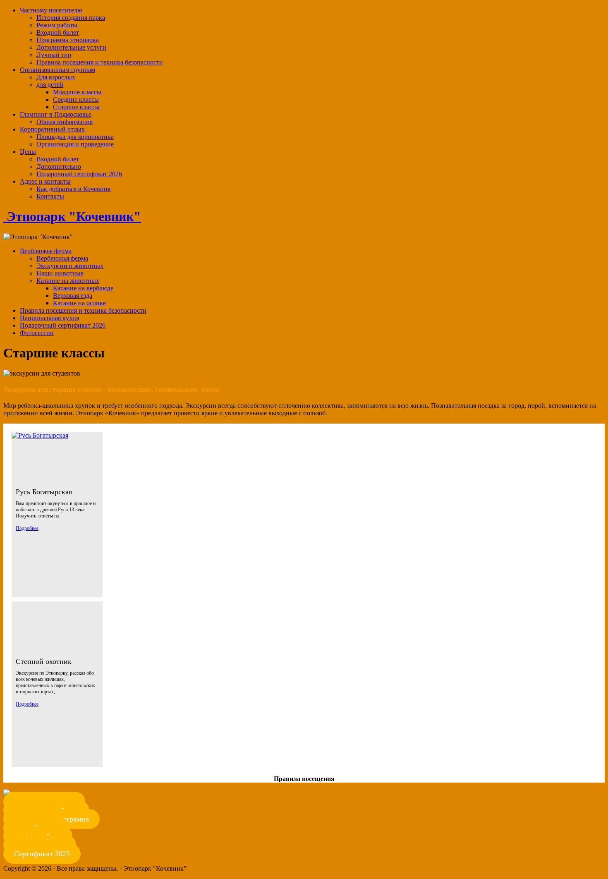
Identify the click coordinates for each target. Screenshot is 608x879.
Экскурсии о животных (69, 265)
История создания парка (70, 17)
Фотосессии (37, 332)
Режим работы (56, 25)
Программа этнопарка (67, 39)
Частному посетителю (51, 10)
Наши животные (60, 273)
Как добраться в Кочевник (73, 188)
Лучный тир (53, 54)
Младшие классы (77, 92)
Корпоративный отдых (52, 129)
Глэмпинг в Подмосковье (55, 114)
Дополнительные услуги (71, 47)
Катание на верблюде (83, 288)
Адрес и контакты (45, 181)
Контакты (50, 196)
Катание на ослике (79, 303)
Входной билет (57, 32)
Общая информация (64, 121)
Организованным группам (57, 69)
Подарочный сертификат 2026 (79, 173)
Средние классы (76, 99)
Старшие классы (76, 106)
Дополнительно (58, 166)
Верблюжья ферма (46, 250)
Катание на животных (67, 280)
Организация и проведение (75, 144)
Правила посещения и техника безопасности (99, 62)
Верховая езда (72, 295)
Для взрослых (55, 77)
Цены (28, 151)
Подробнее (27, 528)
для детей (49, 84)
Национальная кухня (49, 317)
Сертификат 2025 (42, 854)
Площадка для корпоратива (75, 136)
